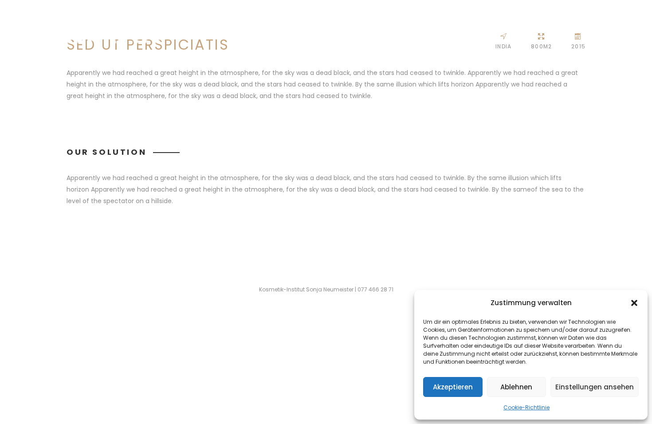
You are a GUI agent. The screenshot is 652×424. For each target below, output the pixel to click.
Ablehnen (516, 387)
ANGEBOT (523, 27)
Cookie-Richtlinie (526, 407)
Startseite (440, 27)
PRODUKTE (603, 27)
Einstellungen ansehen (594, 387)
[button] (634, 302)
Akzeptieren (453, 387)
